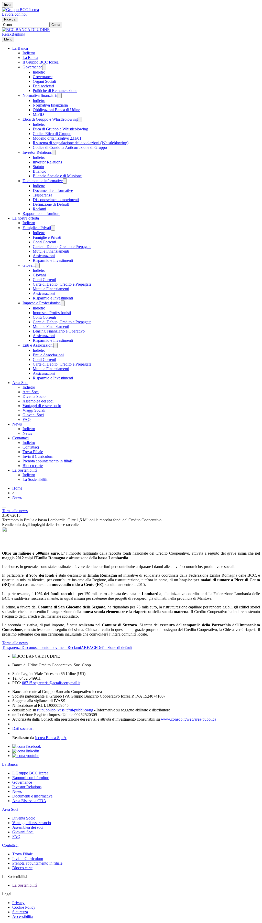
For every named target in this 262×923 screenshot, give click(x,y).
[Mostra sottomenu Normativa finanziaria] (60, 95)
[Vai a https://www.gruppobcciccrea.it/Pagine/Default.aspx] (20, 9)
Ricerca (9, 19)
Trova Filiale (33, 452)
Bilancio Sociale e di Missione (57, 176)
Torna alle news (15, 511)
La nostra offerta (25, 218)
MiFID (38, 114)
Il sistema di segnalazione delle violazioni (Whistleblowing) (80, 143)
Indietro (29, 53)
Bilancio (39, 171)
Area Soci (20, 382)
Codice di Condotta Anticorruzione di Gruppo (70, 147)
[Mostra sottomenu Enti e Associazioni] (55, 345)
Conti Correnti (44, 242)
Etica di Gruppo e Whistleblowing (50, 119)
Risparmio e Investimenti (53, 260)
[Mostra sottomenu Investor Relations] (54, 152)
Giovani (29, 265)
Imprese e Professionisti (42, 303)
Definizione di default (114, 647)
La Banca (20, 48)
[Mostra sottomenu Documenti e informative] (65, 181)
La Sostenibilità (24, 470)
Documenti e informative (43, 181)
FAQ (27, 419)
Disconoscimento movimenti (56, 200)
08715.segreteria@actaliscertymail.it (51, 683)
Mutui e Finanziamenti (51, 251)
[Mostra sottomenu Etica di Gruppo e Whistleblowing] (80, 119)
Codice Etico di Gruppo (52, 133)
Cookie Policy (23, 907)
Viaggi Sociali (34, 410)
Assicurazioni (44, 256)
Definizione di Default (51, 204)
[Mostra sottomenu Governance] (44, 67)
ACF (93, 647)
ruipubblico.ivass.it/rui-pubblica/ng (65, 710)
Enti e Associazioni (38, 345)
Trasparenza (42, 195)
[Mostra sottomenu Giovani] (38, 265)
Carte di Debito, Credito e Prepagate (62, 246)
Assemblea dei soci (38, 401)
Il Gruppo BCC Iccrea (41, 62)
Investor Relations (37, 152)
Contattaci (20, 438)
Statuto (38, 166)
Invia (7, 5)
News (17, 424)
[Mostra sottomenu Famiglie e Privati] (53, 228)
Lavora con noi (14, 14)
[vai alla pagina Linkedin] (25, 751)
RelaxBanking (13, 34)
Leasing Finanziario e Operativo (59, 331)
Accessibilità (22, 916)
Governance (32, 67)
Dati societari (43, 86)
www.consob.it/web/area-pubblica (188, 719)
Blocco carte (33, 465)
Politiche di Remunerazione (55, 90)
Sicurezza (20, 912)
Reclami (39, 209)
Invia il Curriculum (38, 456)
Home (17, 488)
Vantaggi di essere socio (42, 405)
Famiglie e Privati (37, 227)
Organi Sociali (44, 81)
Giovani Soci (33, 415)
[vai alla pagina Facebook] (26, 746)
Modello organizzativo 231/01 (57, 138)
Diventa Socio (34, 396)
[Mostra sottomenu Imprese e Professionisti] (63, 303)
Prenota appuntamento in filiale (48, 461)
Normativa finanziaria (40, 95)
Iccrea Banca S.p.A (51, 737)
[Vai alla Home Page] (26, 29)
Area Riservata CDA (29, 800)
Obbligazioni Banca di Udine (56, 110)
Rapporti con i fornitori (41, 213)
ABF (85, 647)
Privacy (18, 902)
